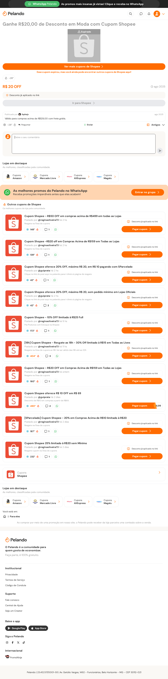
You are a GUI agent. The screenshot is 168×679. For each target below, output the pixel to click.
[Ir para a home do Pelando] (13, 14)
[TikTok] (25, 643)
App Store (40, 628)
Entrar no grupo (145, 192)
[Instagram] (8, 643)
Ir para (81, 103)
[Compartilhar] (55, 229)
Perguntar (25, 124)
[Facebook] (13, 643)
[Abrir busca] (130, 14)
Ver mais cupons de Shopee (82, 66)
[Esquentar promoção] (15, 125)
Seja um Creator (13, 610)
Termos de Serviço (15, 579)
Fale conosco (12, 599)
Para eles (15, 516)
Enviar (90, 124)
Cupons (22, 474)
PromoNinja (15, 657)
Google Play (18, 628)
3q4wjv (25, 114)
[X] (19, 643)
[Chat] (141, 14)
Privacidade (11, 574)
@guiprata (44, 270)
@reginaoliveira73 (48, 219)
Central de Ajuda (14, 605)
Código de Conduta (15, 585)
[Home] (5, 516)
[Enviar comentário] (160, 151)
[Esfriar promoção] (5, 125)
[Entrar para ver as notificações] (149, 14)
